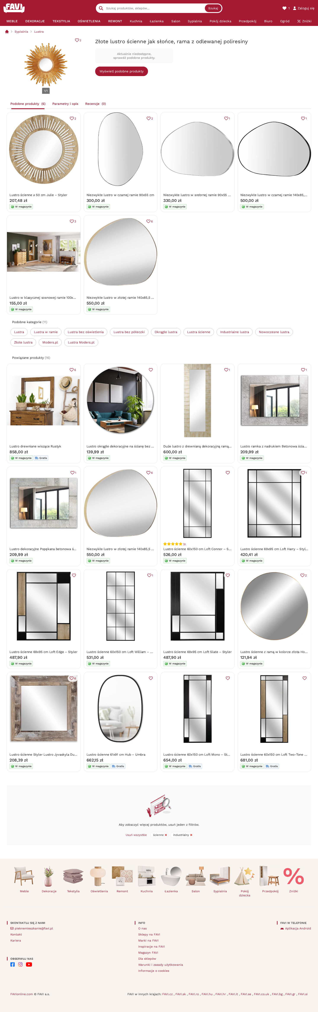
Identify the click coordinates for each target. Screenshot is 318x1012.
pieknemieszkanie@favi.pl (34, 928)
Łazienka (171, 891)
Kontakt (16, 934)
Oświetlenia (99, 891)
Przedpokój (270, 891)
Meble (24, 891)
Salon (196, 891)
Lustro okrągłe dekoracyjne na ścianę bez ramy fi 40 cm (130, 446)
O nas (142, 928)
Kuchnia (147, 891)
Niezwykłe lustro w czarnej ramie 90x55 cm (120, 195)
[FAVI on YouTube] (29, 964)
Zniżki (293, 891)
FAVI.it (234, 994)
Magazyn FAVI (148, 952)
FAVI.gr (290, 994)
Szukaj (213, 8)
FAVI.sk (181, 994)
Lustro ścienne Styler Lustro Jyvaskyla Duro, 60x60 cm (52, 755)
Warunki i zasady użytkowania (160, 964)
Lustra (39, 31)
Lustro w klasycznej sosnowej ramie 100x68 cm (46, 298)
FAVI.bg (278, 994)
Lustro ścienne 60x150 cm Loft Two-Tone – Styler (278, 755)
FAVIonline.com (21, 994)
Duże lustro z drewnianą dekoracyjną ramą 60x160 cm (204, 446)
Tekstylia (73, 891)
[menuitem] (12, 21)
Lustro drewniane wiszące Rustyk (35, 446)
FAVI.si (303, 994)
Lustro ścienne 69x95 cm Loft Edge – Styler (43, 652)
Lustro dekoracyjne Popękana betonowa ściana (45, 549)
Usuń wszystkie (136, 834)
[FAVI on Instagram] (20, 964)
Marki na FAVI (148, 940)
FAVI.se (246, 994)
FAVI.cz (168, 994)
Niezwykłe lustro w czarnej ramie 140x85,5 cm (276, 195)
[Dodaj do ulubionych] (151, 369)
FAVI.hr (221, 994)
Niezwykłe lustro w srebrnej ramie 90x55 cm (198, 195)
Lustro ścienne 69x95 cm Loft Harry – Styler (274, 549)
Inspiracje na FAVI (151, 946)
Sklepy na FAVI (149, 934)
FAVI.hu (208, 994)
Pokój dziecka (244, 893)
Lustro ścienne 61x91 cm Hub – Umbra (116, 755)
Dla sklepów (147, 958)
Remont (122, 891)
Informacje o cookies (153, 970)
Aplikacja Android (298, 928)
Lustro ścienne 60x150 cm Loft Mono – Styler (198, 755)
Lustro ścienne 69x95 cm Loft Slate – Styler (197, 652)
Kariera (15, 940)
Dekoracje (49, 891)
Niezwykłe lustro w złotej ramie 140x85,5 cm (121, 298)
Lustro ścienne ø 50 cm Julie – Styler (38, 195)
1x (184, 543)
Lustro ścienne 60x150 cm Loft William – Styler (123, 652)
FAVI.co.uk (262, 994)
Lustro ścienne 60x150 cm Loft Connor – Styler (199, 549)
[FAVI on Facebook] (12, 964)
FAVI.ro (194, 994)
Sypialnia (21, 31)
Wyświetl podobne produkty (122, 71)
